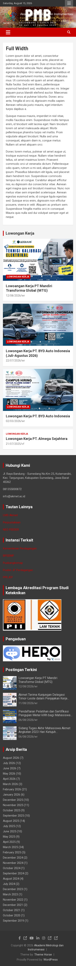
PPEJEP (8, 577)
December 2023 (13, 889)
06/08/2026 (26, 719)
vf (23, 443)
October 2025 (11, 810)
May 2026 (9, 773)
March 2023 (10, 894)
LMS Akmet (10, 515)
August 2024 (11, 878)
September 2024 (13, 873)
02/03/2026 (13, 421)
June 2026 (9, 768)
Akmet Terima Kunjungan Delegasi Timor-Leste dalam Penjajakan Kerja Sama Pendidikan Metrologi (43, 698)
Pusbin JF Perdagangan (18, 570)
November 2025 (13, 805)
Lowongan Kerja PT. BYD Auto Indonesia (38, 416)
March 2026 (10, 784)
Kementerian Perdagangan (20, 548)
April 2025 (9, 842)
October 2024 (11, 868)
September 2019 (13, 920)
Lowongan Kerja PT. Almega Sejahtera (36, 439)
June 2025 (9, 831)
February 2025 (12, 852)
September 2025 (13, 815)
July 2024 (9, 884)
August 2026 (11, 758)
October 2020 (11, 915)
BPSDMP (8, 555)
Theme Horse (43, 954)
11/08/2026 (26, 703)
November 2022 (13, 899)
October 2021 (11, 910)
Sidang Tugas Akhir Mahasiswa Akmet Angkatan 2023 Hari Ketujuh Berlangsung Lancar (44, 731)
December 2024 (13, 857)
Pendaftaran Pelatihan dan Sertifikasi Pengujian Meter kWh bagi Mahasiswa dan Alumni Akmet (44, 715)
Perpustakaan (11, 522)
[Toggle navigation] (8, 32)
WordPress (50, 959)
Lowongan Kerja (20, 233)
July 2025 (9, 826)
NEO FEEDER (11, 529)
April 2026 (9, 779)
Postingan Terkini (21, 669)
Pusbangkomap (13, 563)
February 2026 (12, 789)
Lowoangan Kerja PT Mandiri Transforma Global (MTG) (38, 679)
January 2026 (11, 794)
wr (23, 295)
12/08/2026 (13, 295)
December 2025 (13, 800)
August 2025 (11, 821)
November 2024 (13, 863)
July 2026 (9, 763)
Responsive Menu (69, 3)
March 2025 (10, 847)
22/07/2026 (13, 360)
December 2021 (13, 905)
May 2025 (9, 836)
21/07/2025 (13, 443)
